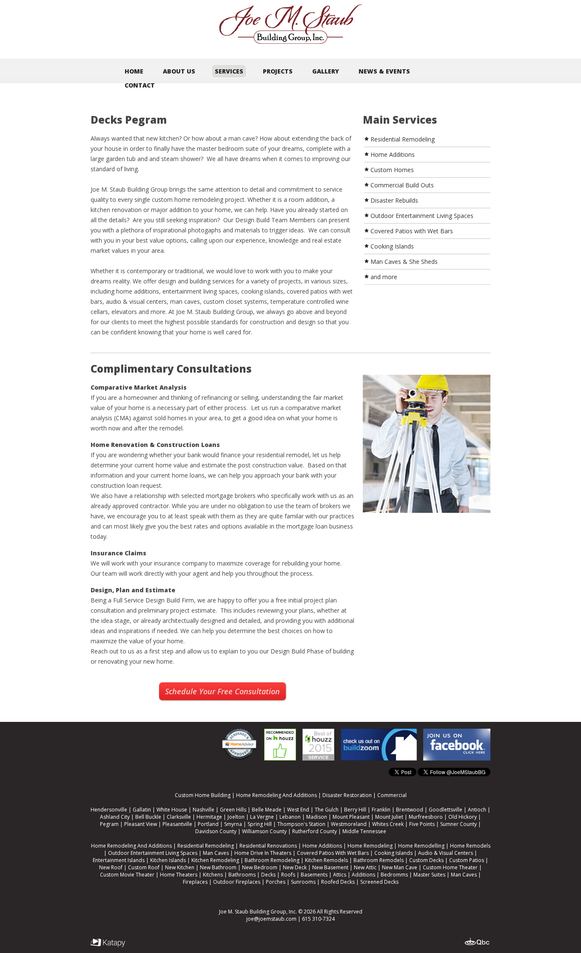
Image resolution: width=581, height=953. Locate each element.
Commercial (392, 795)
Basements (314, 874)
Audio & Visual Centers (445, 853)
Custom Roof (143, 867)
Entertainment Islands (119, 860)
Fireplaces (195, 881)
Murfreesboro (426, 816)
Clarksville (179, 816)
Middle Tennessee (364, 831)
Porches (275, 881)
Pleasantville (177, 824)
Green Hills (233, 809)
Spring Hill (260, 824)
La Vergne (262, 816)
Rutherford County (314, 831)
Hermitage (209, 816)
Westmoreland (349, 824)
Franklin (381, 809)
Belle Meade (267, 809)
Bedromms (394, 874)
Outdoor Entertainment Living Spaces (152, 853)
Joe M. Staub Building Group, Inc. (258, 911)
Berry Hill (355, 809)
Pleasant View (140, 824)
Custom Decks (426, 860)
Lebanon (290, 816)
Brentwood (409, 809)
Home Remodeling (370, 845)
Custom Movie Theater (127, 874)
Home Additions (322, 845)
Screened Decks (379, 881)
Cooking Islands (393, 853)
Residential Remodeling (205, 845)
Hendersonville (109, 809)
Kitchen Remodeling (215, 860)
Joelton (236, 816)
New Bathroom (218, 867)
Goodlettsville (445, 809)
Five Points (422, 824)
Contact (140, 85)
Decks (268, 874)
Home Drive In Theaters (262, 853)
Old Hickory (462, 816)
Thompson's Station (301, 824)
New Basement (330, 867)
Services (229, 71)
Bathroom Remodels (378, 860)
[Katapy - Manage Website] (108, 943)
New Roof (110, 867)
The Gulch (327, 809)
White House (172, 809)
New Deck (295, 867)
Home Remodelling (421, 845)
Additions (363, 874)
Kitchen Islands (168, 860)
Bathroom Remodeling (272, 860)
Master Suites (429, 874)
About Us (179, 71)
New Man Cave (399, 867)
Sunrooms (303, 881)
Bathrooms (242, 874)
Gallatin (142, 809)
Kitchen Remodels (326, 860)
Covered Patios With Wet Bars (333, 853)
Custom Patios (466, 860)
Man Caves (216, 853)
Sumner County (458, 824)
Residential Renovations (268, 845)
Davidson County (215, 831)
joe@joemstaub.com (271, 918)
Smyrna (233, 824)
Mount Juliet (389, 816)
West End (298, 809)
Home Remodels (470, 845)
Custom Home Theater (450, 867)
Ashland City (115, 816)
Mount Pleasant (351, 816)
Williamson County (264, 831)
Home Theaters (178, 874)
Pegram (109, 824)
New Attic (365, 867)
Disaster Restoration (347, 795)
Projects (278, 71)
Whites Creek (388, 824)
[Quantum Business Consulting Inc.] (477, 942)
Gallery (325, 71)
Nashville (203, 809)
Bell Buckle (148, 816)
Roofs (288, 874)
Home (134, 71)
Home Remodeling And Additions (276, 795)
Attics (339, 874)
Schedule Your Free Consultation (222, 691)
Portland (208, 824)
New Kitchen (179, 867)
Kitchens (213, 874)
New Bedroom (259, 867)
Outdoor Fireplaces (236, 881)
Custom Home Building (203, 795)
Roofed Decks (338, 881)
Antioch (477, 809)
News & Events (384, 71)
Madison (316, 816)
